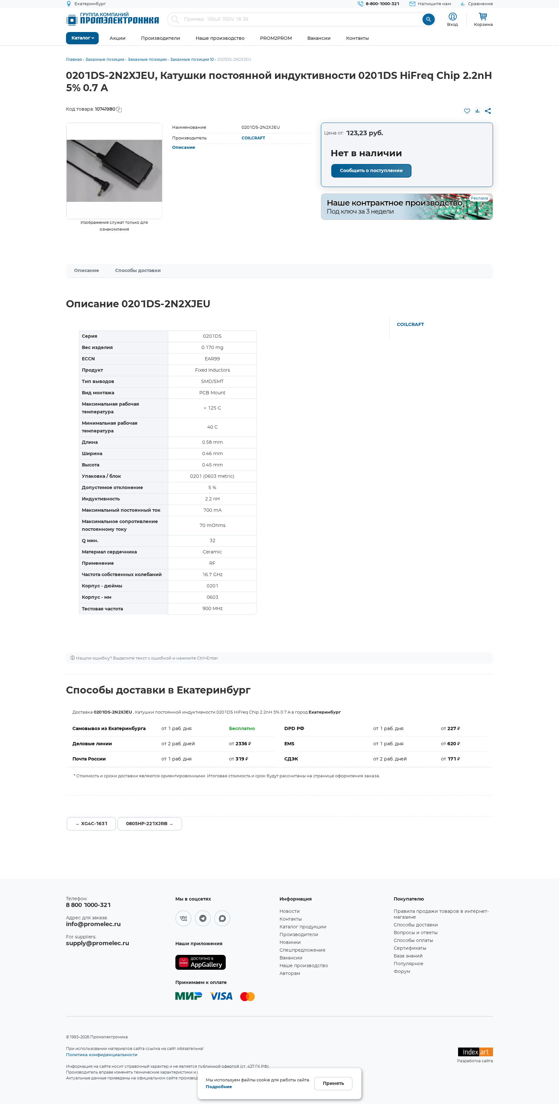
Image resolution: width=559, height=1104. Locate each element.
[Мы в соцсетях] (183, 918)
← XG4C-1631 (91, 824)
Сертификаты (410, 948)
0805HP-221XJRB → (149, 824)
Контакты (291, 919)
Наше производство (304, 966)
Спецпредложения (302, 950)
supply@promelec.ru (97, 943)
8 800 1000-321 (88, 905)
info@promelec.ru (93, 924)
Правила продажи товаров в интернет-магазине (441, 914)
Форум (402, 971)
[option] (114, 171)
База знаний (408, 956)
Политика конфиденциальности (101, 1054)
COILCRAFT (253, 138)
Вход (452, 24)
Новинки (290, 942)
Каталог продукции (303, 927)
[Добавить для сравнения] (477, 110)
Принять (333, 1083)
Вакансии (291, 958)
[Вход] (453, 17)
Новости (290, 911)
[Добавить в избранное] (467, 110)
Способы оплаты (413, 940)
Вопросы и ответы (416, 933)
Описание (183, 148)
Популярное (408, 964)
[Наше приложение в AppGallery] (225, 962)
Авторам (290, 973)
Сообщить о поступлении (371, 171)
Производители (299, 935)
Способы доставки (138, 270)
